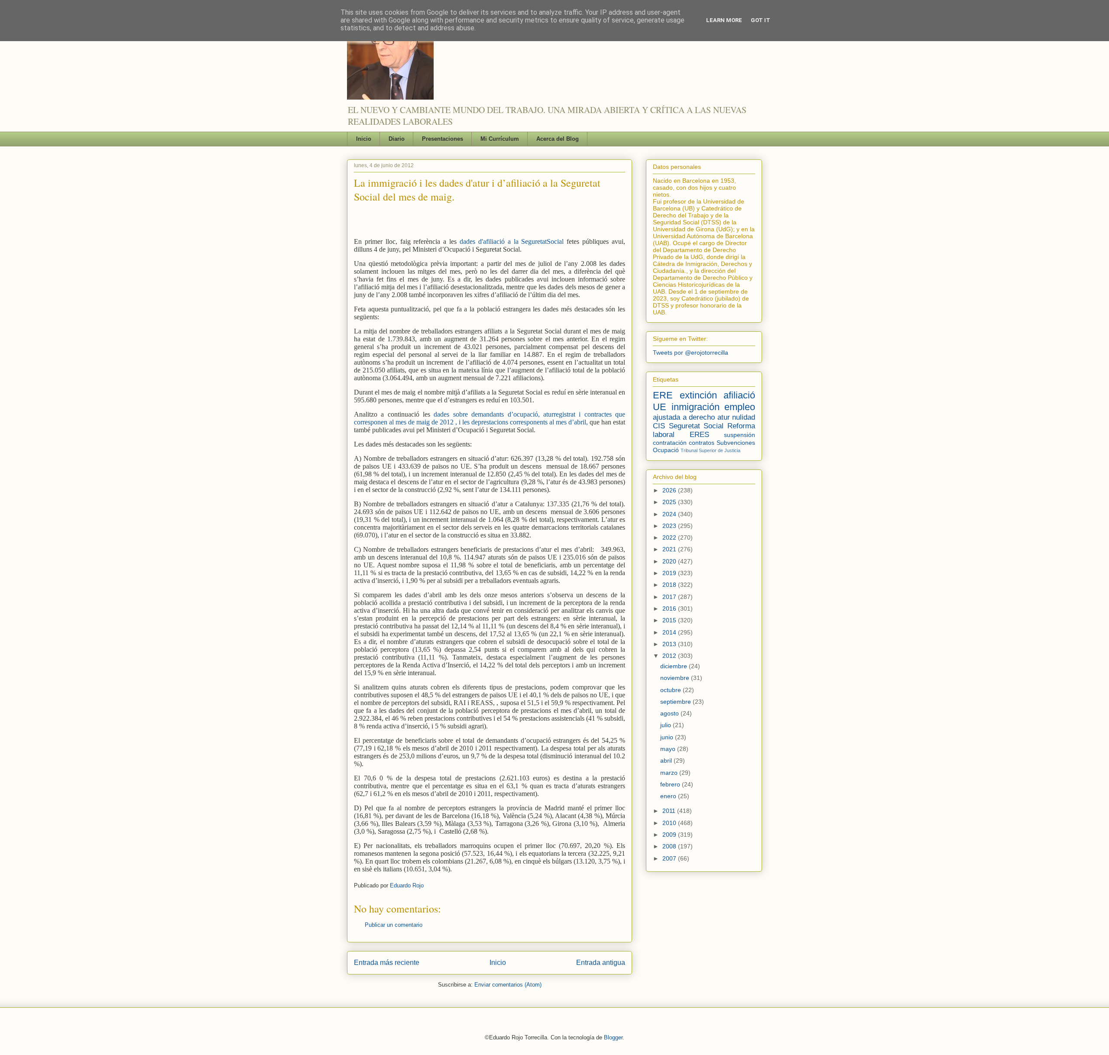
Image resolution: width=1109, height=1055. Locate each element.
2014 (670, 632)
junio (667, 737)
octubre (671, 689)
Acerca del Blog (557, 139)
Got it (760, 20)
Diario (397, 139)
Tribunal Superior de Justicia (710, 450)
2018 (670, 584)
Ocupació (666, 450)
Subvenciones (736, 442)
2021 (670, 549)
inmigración (695, 406)
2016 (670, 608)
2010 (670, 822)
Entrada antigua (600, 962)
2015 (670, 620)
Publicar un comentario (393, 925)
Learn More (724, 20)
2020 (670, 561)
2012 (670, 655)
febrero (671, 784)
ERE (663, 395)
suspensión (739, 434)
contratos (701, 442)
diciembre (674, 666)
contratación (670, 442)
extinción (698, 395)
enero (669, 796)
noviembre (675, 677)
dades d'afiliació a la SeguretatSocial (512, 241)
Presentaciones (442, 139)
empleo (739, 406)
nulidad (743, 417)
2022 (670, 537)
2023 (670, 525)
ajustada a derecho (684, 417)
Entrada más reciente (386, 962)
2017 (670, 596)
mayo (668, 748)
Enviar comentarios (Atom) (508, 984)
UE (659, 406)
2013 (670, 644)
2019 (670, 573)
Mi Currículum (499, 139)
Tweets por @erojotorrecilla (690, 352)
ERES (699, 434)
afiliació (739, 395)
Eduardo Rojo (407, 885)
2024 (670, 514)
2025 (670, 501)
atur (723, 417)
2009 (670, 834)
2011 (669, 810)
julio (666, 725)
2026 (670, 490)
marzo (669, 772)
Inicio (363, 139)
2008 (670, 846)
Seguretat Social (696, 426)
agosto (670, 713)
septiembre (676, 701)
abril (667, 760)
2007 (670, 858)
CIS (659, 426)
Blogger (613, 1037)
